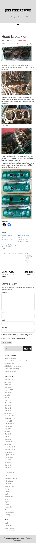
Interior (6, 494)
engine (28, 256)
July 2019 (7, 392)
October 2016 (8, 452)
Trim (5, 509)
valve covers (28, 261)
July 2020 (7, 382)
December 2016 (9, 447)
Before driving (16, 254)
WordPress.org (9, 531)
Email (4, 320)
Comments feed (9, 528)
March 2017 (8, 439)
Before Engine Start (10, 478)
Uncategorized (9, 512)
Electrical (7, 491)
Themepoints (17, 540)
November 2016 (9, 449)
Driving (6, 489)
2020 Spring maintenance (12, 366)
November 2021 (9, 379)
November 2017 (9, 418)
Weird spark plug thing (9, 245)
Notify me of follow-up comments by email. (17, 335)
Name (4, 313)
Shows (6, 504)
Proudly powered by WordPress (14, 538)
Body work (8, 483)
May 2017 (7, 434)
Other (6, 499)
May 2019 (7, 398)
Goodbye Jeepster (10, 358)
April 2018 (7, 410)
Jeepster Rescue (18, 10)
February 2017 (9, 442)
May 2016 (7, 465)
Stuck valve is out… (8, 235)
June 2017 (7, 431)
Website (4, 327)
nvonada (23, 40)
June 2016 (7, 462)
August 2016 (8, 457)
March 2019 (8, 403)
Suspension (8, 507)
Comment (5, 292)
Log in (6, 523)
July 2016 (7, 460)
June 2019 (7, 395)
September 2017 (9, 423)
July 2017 (7, 429)
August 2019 (8, 390)
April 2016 (7, 468)
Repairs (7, 502)
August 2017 (8, 426)
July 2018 (7, 405)
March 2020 (8, 387)
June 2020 (7, 385)
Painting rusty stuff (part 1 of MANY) (8, 274)
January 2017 (8, 444)
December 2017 (9, 416)
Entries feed (8, 525)
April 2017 (7, 436)
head (27, 258)
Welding (7, 515)
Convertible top (9, 486)
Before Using (8, 481)
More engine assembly (29, 273)
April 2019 (7, 400)
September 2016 (9, 455)
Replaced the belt (10, 371)
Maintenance (8, 496)
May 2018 (7, 408)
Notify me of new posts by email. (14, 338)
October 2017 (8, 421)
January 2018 (8, 413)
